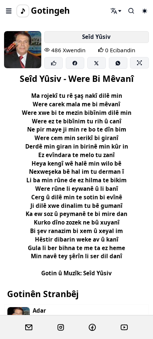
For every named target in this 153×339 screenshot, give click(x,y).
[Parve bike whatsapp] (118, 63)
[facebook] (92, 327)
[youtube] (124, 327)
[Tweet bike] (96, 63)
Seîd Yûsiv (96, 36)
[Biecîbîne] (53, 63)
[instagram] (61, 327)
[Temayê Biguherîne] (144, 10)
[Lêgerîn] (116, 10)
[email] (29, 327)
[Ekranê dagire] (139, 62)
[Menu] (9, 10)
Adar (39, 310)
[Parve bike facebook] (75, 63)
